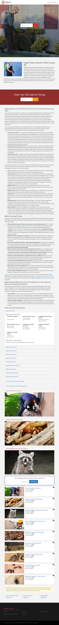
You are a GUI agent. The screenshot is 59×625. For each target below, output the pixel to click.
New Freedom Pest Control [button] (12, 365)
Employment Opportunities (10, 614)
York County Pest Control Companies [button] (15, 381)
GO (35, 25)
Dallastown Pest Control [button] (12, 372)
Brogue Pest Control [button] (11, 369)
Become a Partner (52, 2)
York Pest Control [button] (10, 310)
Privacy (26, 622)
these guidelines (50, 141)
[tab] (29, 310)
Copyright (35, 622)
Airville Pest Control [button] (11, 361)
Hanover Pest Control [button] (11, 347)
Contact (24, 614)
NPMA (11, 232)
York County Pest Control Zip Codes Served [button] (16, 386)
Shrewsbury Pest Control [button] (12, 376)
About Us (6, 611)
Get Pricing (33, 481)
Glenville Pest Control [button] (11, 354)
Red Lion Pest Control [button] (11, 350)
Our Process (25, 611)
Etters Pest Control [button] (10, 358)
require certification (18, 229)
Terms (30, 622)
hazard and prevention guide (47, 278)
